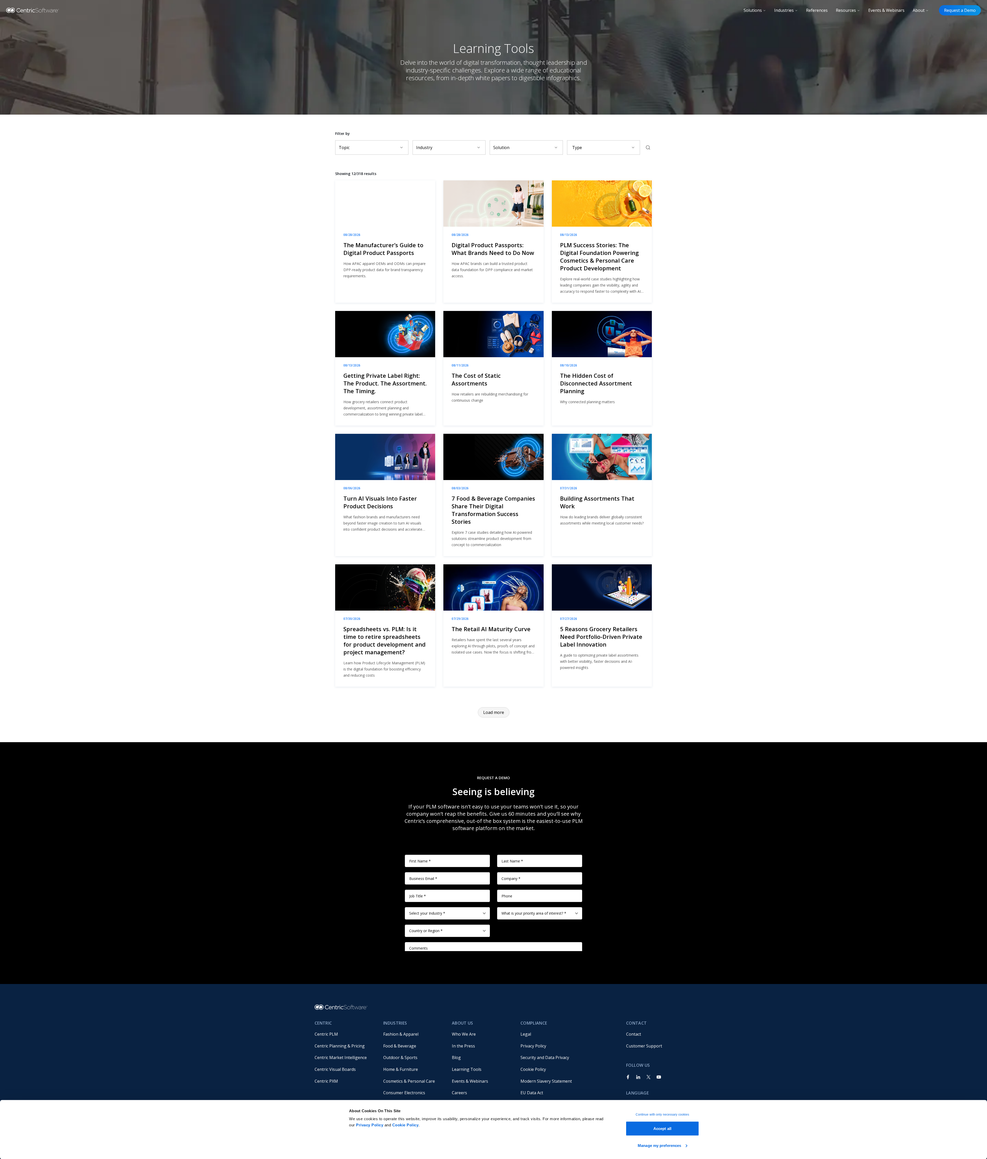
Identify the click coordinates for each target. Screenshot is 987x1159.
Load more (493, 712)
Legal (525, 1034)
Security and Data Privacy (544, 1057)
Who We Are (464, 1034)
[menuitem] (345, 1034)
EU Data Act (531, 1093)
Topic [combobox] (344, 147)
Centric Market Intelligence (341, 1057)
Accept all (662, 1128)
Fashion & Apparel (400, 1034)
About (919, 10)
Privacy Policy (369, 1125)
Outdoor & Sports (400, 1057)
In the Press (463, 1046)
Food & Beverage (399, 1046)
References (817, 10)
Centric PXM (326, 1081)
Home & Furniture (400, 1069)
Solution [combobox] (501, 147)
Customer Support (644, 1046)
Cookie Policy (405, 1125)
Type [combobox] (577, 147)
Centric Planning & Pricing (340, 1046)
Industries (784, 10)
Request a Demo (960, 10)
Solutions (753, 10)
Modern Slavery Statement (546, 1081)
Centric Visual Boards (335, 1069)
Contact (633, 1034)
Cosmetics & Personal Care (409, 1081)
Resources (846, 10)
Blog (456, 1057)
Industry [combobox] (424, 147)
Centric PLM (326, 1034)
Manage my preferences (659, 1145)
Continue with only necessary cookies (662, 1114)
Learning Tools (466, 1069)
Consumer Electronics (404, 1093)
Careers (459, 1093)
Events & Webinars (886, 10)
